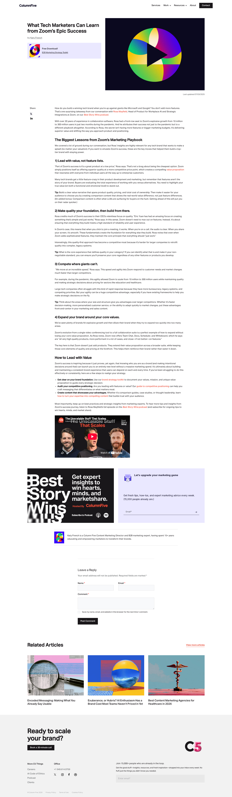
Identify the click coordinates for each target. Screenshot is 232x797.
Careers (31, 769)
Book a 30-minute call (41, 748)
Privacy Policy (51, 792)
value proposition (175, 170)
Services (156, 5)
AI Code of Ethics (36, 774)
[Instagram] (62, 774)
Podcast (31, 778)
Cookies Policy (77, 792)
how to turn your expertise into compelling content (83, 396)
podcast (135, 407)
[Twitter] (55, 774)
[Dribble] (75, 774)
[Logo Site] (28, 5)
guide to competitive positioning (153, 386)
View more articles (195, 645)
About (193, 5)
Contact (206, 5)
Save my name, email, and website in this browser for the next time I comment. (115, 612)
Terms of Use (64, 792)
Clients (30, 782)
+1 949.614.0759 (62, 769)
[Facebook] (69, 774)
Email (121, 583)
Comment (83, 594)
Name (81, 583)
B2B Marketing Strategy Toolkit (55, 53)
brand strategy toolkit (113, 380)
